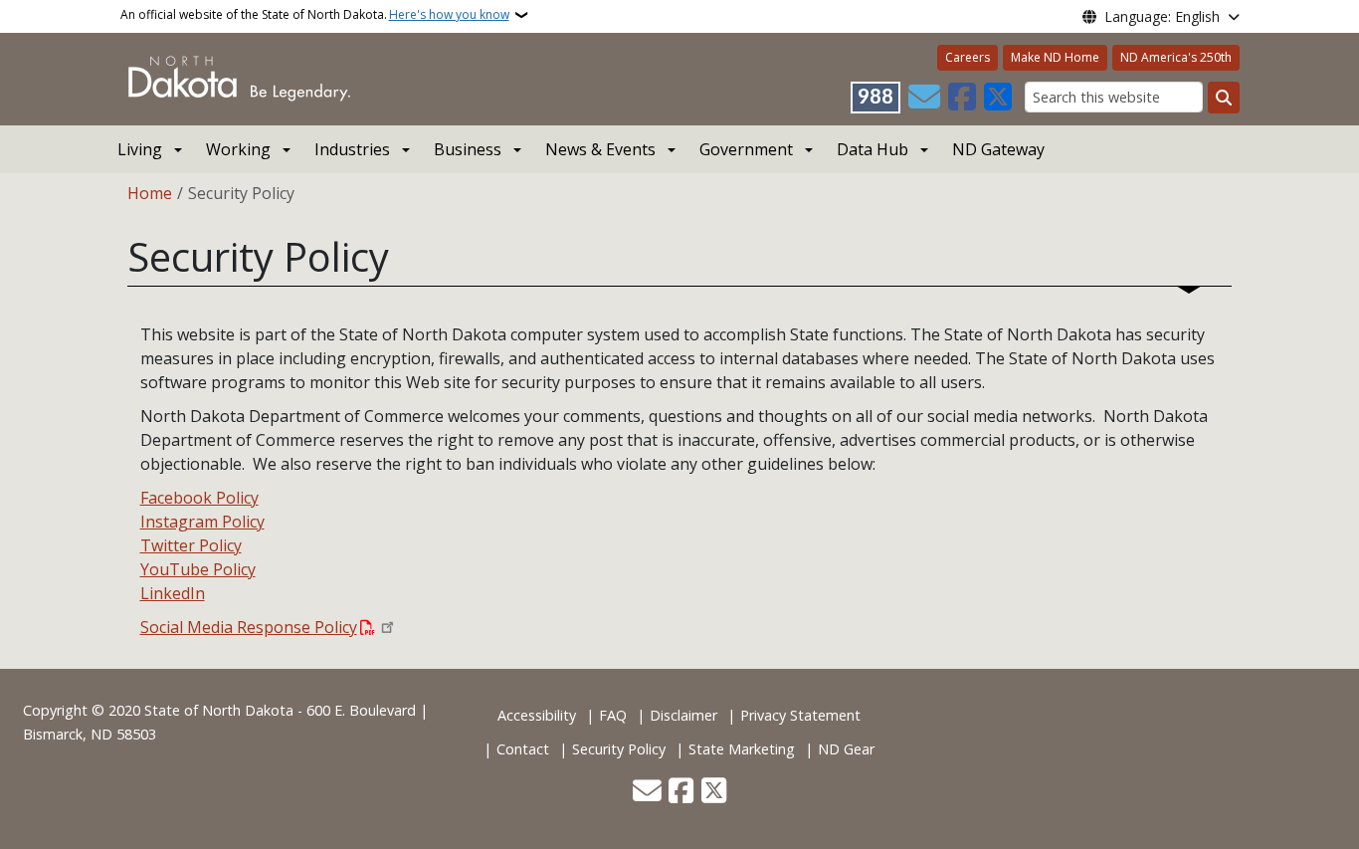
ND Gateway (998, 149)
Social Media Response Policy (248, 627)
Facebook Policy (199, 498)
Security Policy (619, 749)
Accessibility (536, 715)
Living (139, 149)
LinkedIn (172, 593)
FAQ (613, 715)
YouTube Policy (198, 569)
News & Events (600, 149)
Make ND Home (1055, 57)
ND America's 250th (1176, 57)
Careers (967, 57)
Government (746, 149)
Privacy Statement (800, 715)
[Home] (239, 78)
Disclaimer (683, 715)
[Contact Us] (924, 97)
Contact (522, 749)
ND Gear (846, 749)
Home (149, 193)
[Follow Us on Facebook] (962, 97)
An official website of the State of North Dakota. (314, 14)
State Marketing (741, 749)
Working (238, 149)
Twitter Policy (191, 545)
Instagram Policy (202, 521)
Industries (352, 149)
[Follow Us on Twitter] (998, 97)
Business (467, 149)
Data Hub (872, 149)
